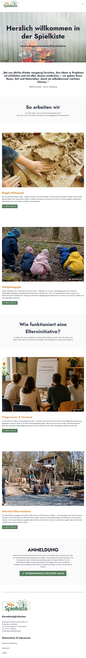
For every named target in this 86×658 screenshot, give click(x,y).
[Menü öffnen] (82, 4)
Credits (4, 653)
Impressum (5, 648)
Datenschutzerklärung (9, 643)
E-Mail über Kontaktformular (11, 631)
